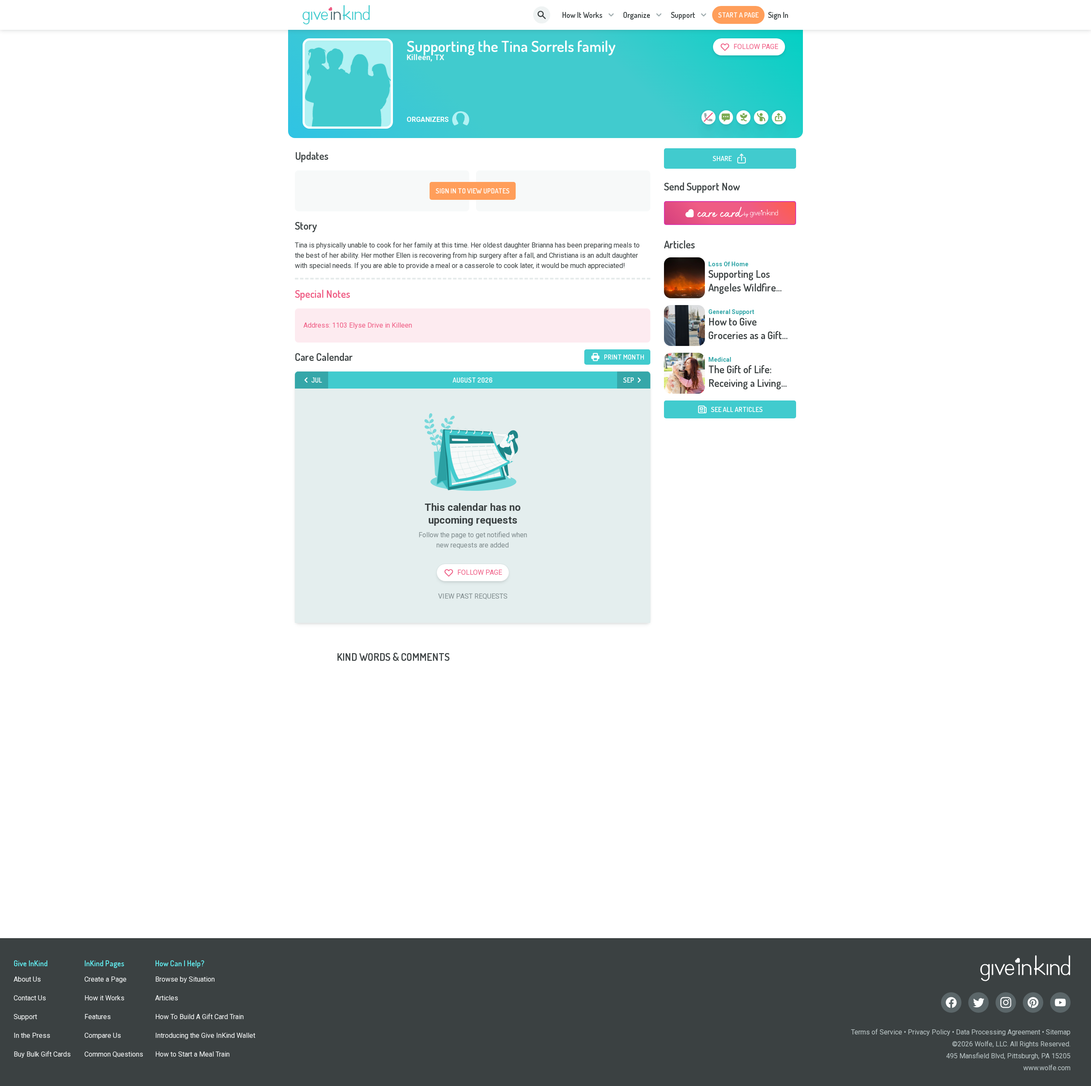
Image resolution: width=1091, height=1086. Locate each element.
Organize (636, 15)
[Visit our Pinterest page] (1033, 1002)
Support (683, 15)
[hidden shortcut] (688, 118)
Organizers (428, 119)
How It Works (582, 15)
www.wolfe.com (1047, 1068)
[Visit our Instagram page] (1006, 1002)
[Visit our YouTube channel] (1060, 1002)
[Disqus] (545, 770)
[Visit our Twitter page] (978, 1002)
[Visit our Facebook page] (951, 1002)
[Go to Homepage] (336, 15)
